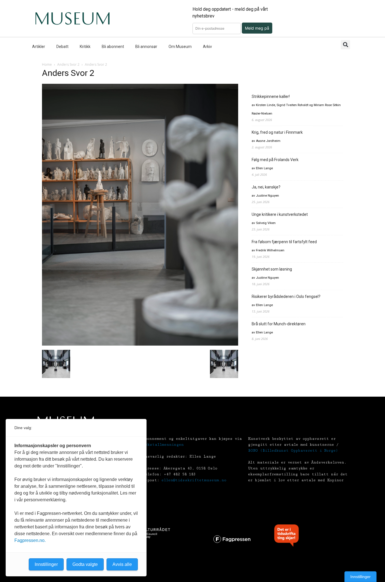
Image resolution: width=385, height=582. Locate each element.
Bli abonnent (113, 46)
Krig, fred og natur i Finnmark (277, 132)
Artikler (38, 46)
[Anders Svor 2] (140, 344)
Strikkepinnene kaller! (271, 96)
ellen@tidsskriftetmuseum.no (193, 480)
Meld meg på (257, 28)
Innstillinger (360, 576)
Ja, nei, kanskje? (266, 187)
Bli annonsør (146, 46)
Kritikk (85, 46)
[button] (345, 44)
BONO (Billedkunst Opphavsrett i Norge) (293, 450)
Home (47, 64)
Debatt (62, 46)
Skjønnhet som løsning (272, 269)
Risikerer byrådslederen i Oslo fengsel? (286, 296)
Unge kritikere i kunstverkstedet (280, 214)
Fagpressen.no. (30, 540)
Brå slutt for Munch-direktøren (279, 324)
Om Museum (180, 46)
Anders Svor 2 (68, 64)
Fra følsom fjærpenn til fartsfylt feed (284, 242)
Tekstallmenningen (163, 444)
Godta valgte (85, 564)
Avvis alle (122, 564)
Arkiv (207, 46)
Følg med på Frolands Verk (275, 159)
